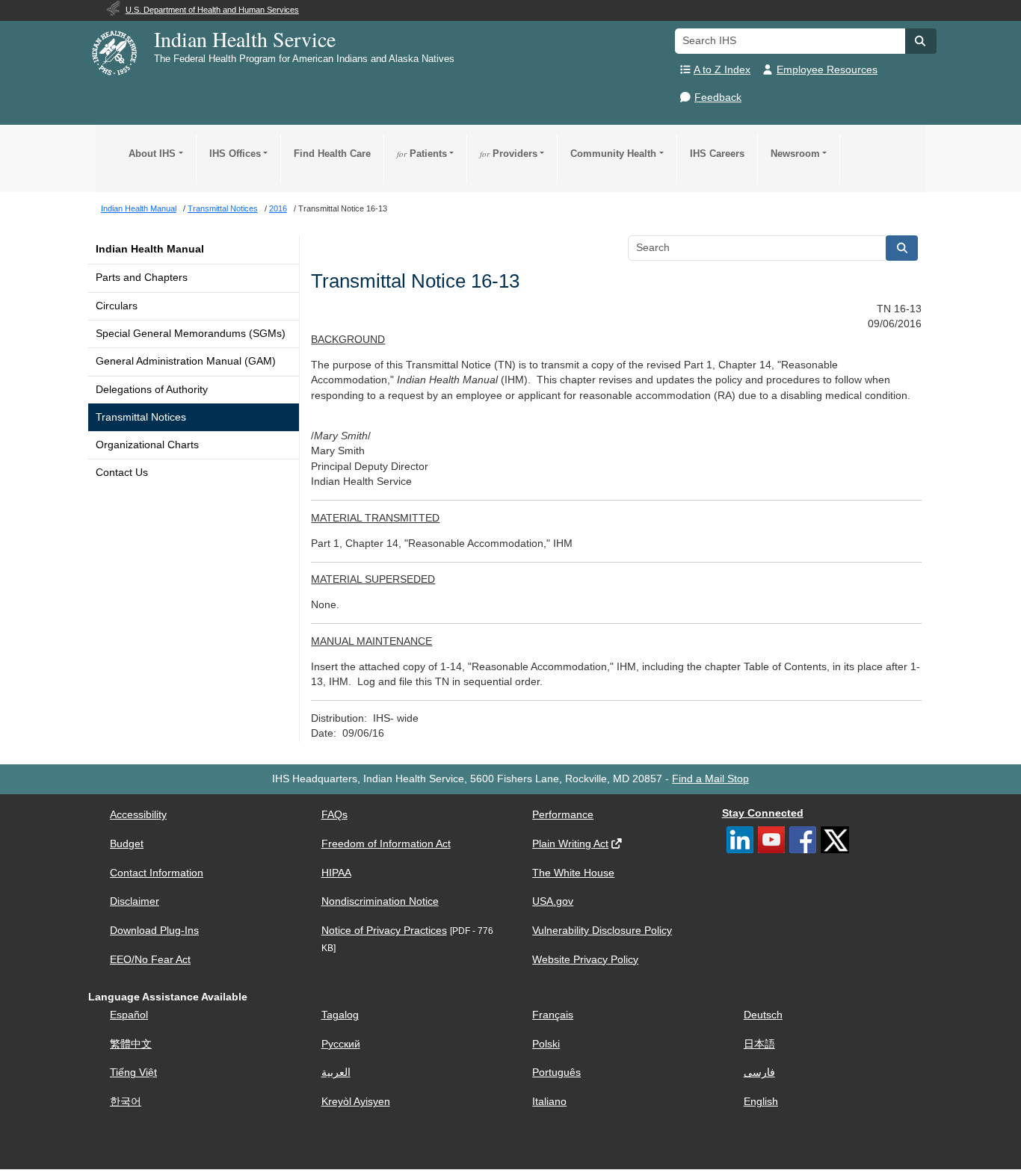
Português (556, 1072)
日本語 (759, 1044)
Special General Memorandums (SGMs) (191, 333)
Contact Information (156, 873)
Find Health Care (332, 153)
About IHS (152, 153)
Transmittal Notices (141, 417)
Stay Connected (762, 813)
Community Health (613, 153)
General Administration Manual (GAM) (186, 361)
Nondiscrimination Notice (380, 901)
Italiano (549, 1101)
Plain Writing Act (570, 843)
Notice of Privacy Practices (384, 930)
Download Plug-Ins (154, 930)
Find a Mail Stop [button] (710, 778)
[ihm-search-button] (902, 248)
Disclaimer (134, 901)
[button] (920, 41)
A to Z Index (722, 69)
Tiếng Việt (133, 1072)
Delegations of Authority (152, 389)
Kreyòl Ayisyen (355, 1101)
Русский (340, 1044)
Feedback (717, 97)
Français (552, 1015)
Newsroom (795, 153)
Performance (562, 814)
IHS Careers (717, 153)
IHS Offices (235, 153)
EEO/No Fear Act (150, 959)
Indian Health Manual (150, 249)
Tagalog (340, 1015)
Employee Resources (827, 69)
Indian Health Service (245, 39)
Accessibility (138, 814)
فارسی (759, 1072)
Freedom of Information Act (386, 843)
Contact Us (122, 472)
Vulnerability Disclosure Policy (602, 930)
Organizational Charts (147, 445)
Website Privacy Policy (585, 959)
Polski (546, 1044)
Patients (422, 153)
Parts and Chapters (142, 277)
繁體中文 (131, 1044)
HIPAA (336, 873)
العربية (336, 1072)
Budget (127, 843)
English (761, 1101)
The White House (573, 873)
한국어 (125, 1101)
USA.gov (552, 901)
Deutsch (763, 1015)
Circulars (117, 306)
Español (129, 1015)
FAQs (334, 814)
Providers (508, 153)
